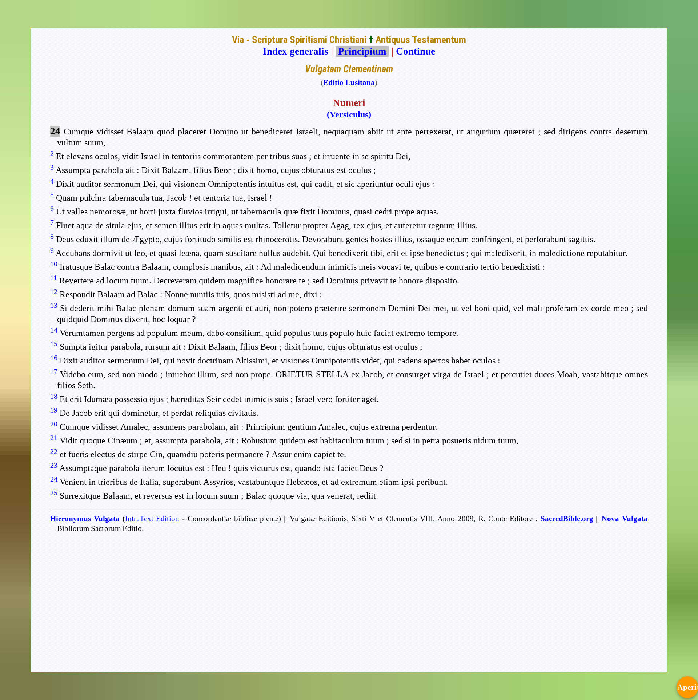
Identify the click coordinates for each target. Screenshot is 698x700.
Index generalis (295, 51)
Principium (362, 51)
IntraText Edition (152, 518)
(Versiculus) (349, 114)
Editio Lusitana (349, 82)
